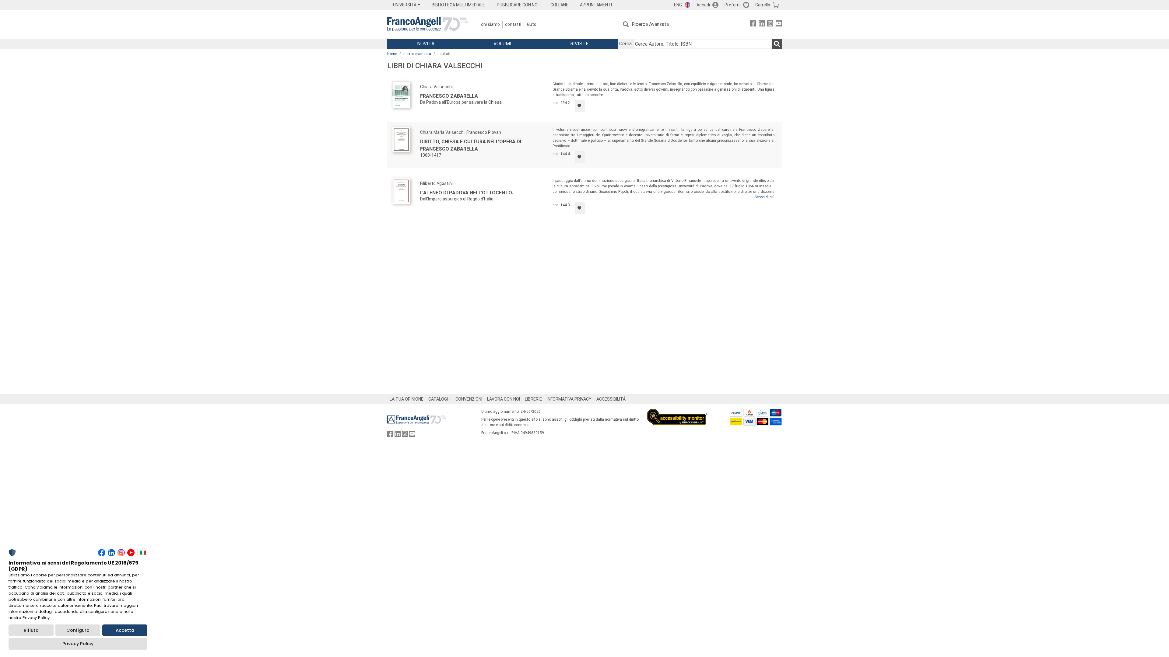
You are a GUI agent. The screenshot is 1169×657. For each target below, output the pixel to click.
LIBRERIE (533, 399)
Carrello (762, 4)
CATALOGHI (439, 399)
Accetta (125, 630)
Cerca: (626, 44)
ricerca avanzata (417, 54)
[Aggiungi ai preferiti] (580, 106)
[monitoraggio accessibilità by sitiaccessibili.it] (677, 412)
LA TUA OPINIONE (406, 399)
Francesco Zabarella (449, 96)
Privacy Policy (77, 644)
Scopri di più (764, 197)
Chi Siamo (490, 24)
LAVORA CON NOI (503, 399)
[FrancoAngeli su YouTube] (779, 24)
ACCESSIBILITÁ (611, 399)
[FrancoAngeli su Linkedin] (762, 24)
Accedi (703, 4)
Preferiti (733, 4)
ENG (678, 4)
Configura (78, 630)
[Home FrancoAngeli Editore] (427, 24)
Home (392, 54)
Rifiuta (31, 630)
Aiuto (531, 24)
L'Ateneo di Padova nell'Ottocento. (466, 193)
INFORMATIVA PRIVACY (569, 399)
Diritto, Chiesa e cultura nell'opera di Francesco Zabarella (470, 145)
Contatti (513, 24)
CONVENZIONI (468, 399)
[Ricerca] (777, 44)
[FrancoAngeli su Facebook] (753, 24)
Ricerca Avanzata (650, 24)
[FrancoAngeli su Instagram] (770, 24)
